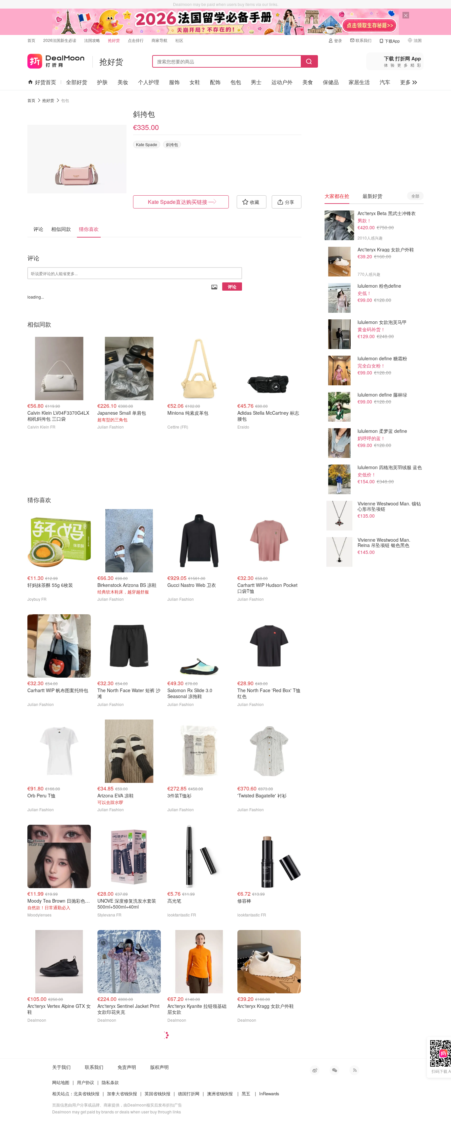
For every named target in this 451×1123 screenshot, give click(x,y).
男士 (256, 82)
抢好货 (114, 40)
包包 (235, 82)
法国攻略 (92, 40)
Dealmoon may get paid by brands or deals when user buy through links (116, 1111)
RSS (354, 1070)
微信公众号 (334, 1070)
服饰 (174, 82)
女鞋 (195, 82)
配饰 (215, 82)
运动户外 (282, 82)
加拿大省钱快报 (122, 1093)
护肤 (102, 82)
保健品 (331, 82)
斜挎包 (172, 144)
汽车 (385, 82)
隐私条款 (110, 1082)
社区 (179, 40)
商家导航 (159, 40)
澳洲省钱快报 (220, 1093)
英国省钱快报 (157, 1093)
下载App (392, 41)
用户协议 (85, 1082)
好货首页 (45, 82)
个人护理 (148, 82)
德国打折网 (188, 1093)
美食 (307, 82)
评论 (232, 286)
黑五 (246, 1093)
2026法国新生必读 (59, 40)
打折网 (55, 60)
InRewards (269, 1093)
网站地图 (60, 1082)
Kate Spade (146, 144)
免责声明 (127, 1067)
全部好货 (76, 82)
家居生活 (359, 82)
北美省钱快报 (86, 1093)
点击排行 (136, 40)
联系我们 (363, 40)
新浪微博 (315, 1070)
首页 (31, 40)
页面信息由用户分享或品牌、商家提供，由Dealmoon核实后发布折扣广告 (117, 1104)
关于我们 (61, 1067)
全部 (415, 196)
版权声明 (159, 1067)
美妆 (123, 82)
